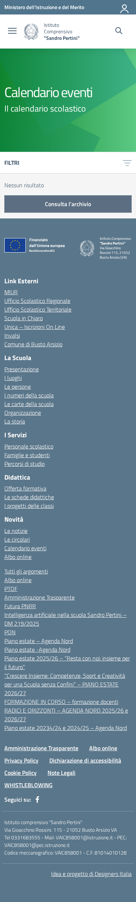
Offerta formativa (25, 488)
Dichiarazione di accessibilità (85, 760)
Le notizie (16, 530)
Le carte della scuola (29, 404)
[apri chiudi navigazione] (12, 31)
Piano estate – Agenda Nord (38, 640)
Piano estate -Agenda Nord (37, 649)
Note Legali (61, 772)
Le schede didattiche (29, 497)
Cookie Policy (20, 772)
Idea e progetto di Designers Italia (91, 873)
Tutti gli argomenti (26, 571)
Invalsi (12, 335)
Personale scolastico (28, 446)
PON (10, 632)
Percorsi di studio (24, 463)
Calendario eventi (25, 548)
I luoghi (13, 377)
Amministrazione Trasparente (39, 597)
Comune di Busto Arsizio (33, 344)
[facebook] (37, 799)
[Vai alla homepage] (31, 32)
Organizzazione (22, 412)
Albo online (18, 556)
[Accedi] (125, 7)
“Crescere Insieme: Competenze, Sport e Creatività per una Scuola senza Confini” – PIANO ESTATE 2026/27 (64, 684)
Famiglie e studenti (27, 455)
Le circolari (17, 539)
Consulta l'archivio (68, 204)
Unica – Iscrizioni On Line (34, 326)
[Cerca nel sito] (118, 31)
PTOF (10, 588)
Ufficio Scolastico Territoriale (37, 309)
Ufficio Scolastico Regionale (37, 300)
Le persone (17, 386)
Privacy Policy (21, 760)
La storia (14, 421)
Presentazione (21, 369)
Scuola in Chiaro (23, 318)
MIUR (11, 292)
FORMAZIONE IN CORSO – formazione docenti (61, 701)
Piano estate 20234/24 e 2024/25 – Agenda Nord (65, 727)
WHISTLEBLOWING (28, 785)
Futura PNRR (20, 606)
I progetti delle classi (29, 505)
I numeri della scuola (29, 395)
